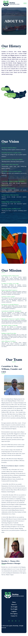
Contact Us (14, 616)
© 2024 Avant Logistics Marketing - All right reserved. (12, 626)
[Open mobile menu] (25, 3)
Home (14, 602)
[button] (11, 95)
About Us (14, 604)
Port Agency (14, 613)
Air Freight (14, 607)
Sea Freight (14, 609)
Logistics (14, 611)
